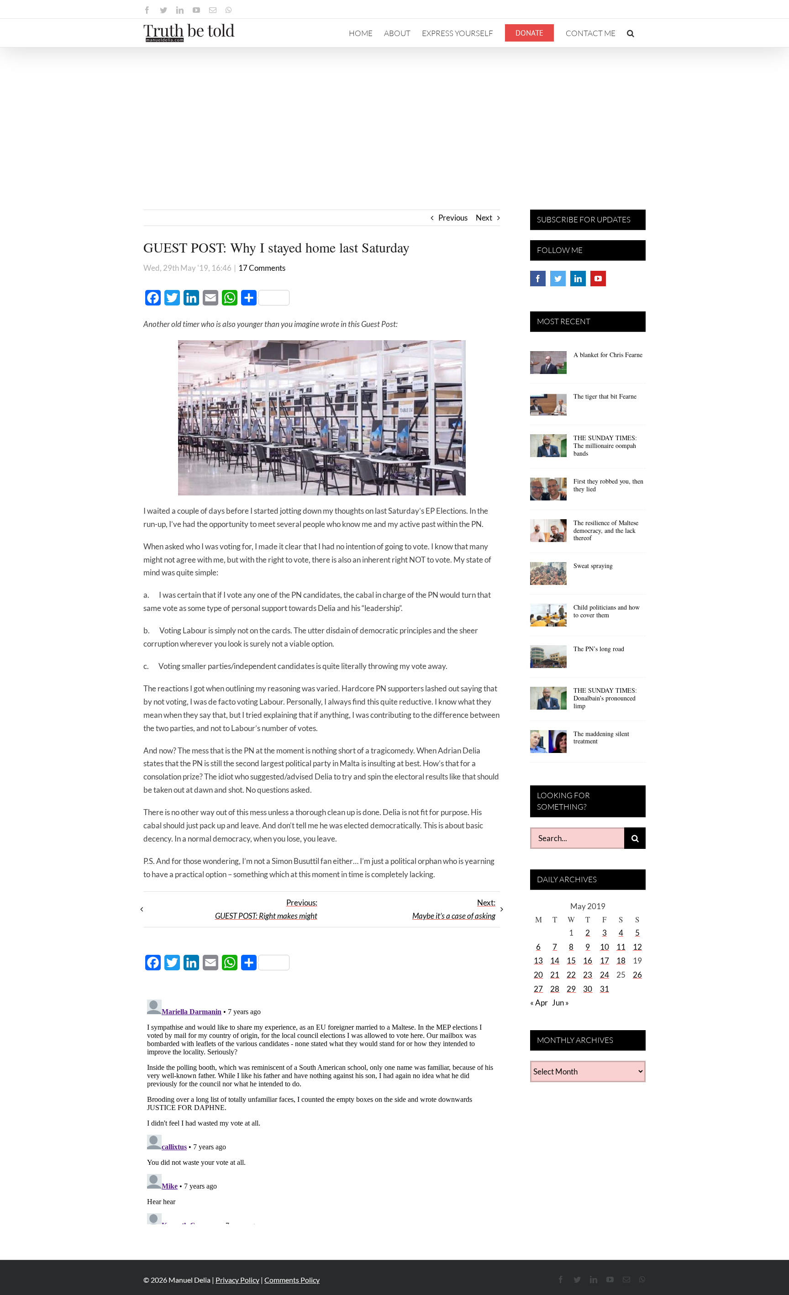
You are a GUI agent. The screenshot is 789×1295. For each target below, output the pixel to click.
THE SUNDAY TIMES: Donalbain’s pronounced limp (605, 698)
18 (621, 960)
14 (554, 960)
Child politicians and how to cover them (606, 611)
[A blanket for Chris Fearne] (548, 365)
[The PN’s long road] (548, 659)
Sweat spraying (593, 565)
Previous (453, 217)
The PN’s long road (598, 648)
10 (604, 947)
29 (571, 989)
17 (604, 960)
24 (604, 974)
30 (587, 989)
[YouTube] (598, 278)
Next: (453, 909)
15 (571, 960)
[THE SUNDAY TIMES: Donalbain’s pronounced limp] (548, 701)
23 (587, 974)
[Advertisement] (394, 116)
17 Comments (261, 268)
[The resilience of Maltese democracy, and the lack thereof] (548, 533)
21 (554, 974)
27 (538, 989)
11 (621, 947)
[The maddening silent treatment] (548, 744)
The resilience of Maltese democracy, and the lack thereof (605, 530)
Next (484, 217)
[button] (630, 32)
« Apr (539, 1002)
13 (538, 960)
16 (587, 960)
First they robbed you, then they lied (608, 485)
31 (604, 989)
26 (637, 974)
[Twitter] (558, 278)
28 (554, 989)
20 (538, 974)
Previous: (266, 909)
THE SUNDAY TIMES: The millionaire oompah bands (605, 445)
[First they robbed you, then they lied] (548, 492)
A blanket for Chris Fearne (607, 354)
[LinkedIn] (578, 278)
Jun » (560, 1002)
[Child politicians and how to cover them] (548, 618)
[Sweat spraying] (548, 576)
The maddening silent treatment (601, 737)
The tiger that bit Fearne (604, 396)
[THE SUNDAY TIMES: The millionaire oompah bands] (548, 448)
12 (637, 947)
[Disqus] (321, 1110)
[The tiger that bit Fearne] (548, 407)
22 (571, 974)
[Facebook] (538, 278)
